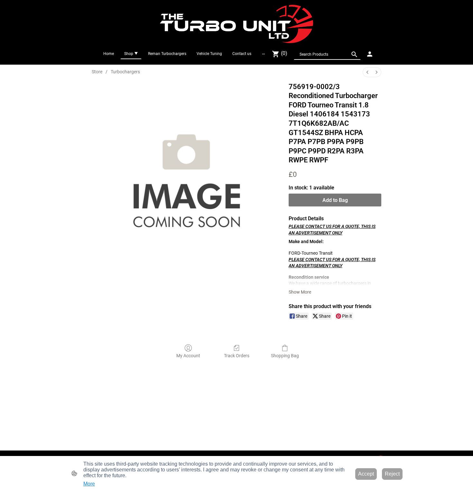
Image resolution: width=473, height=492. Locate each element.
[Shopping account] (370, 54)
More (89, 484)
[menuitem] (367, 72)
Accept (366, 474)
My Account (188, 355)
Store (97, 71)
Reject (392, 474)
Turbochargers (125, 71)
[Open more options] (263, 53)
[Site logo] (236, 24)
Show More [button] (300, 292)
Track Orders (236, 355)
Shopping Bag (285, 355)
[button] (354, 54)
